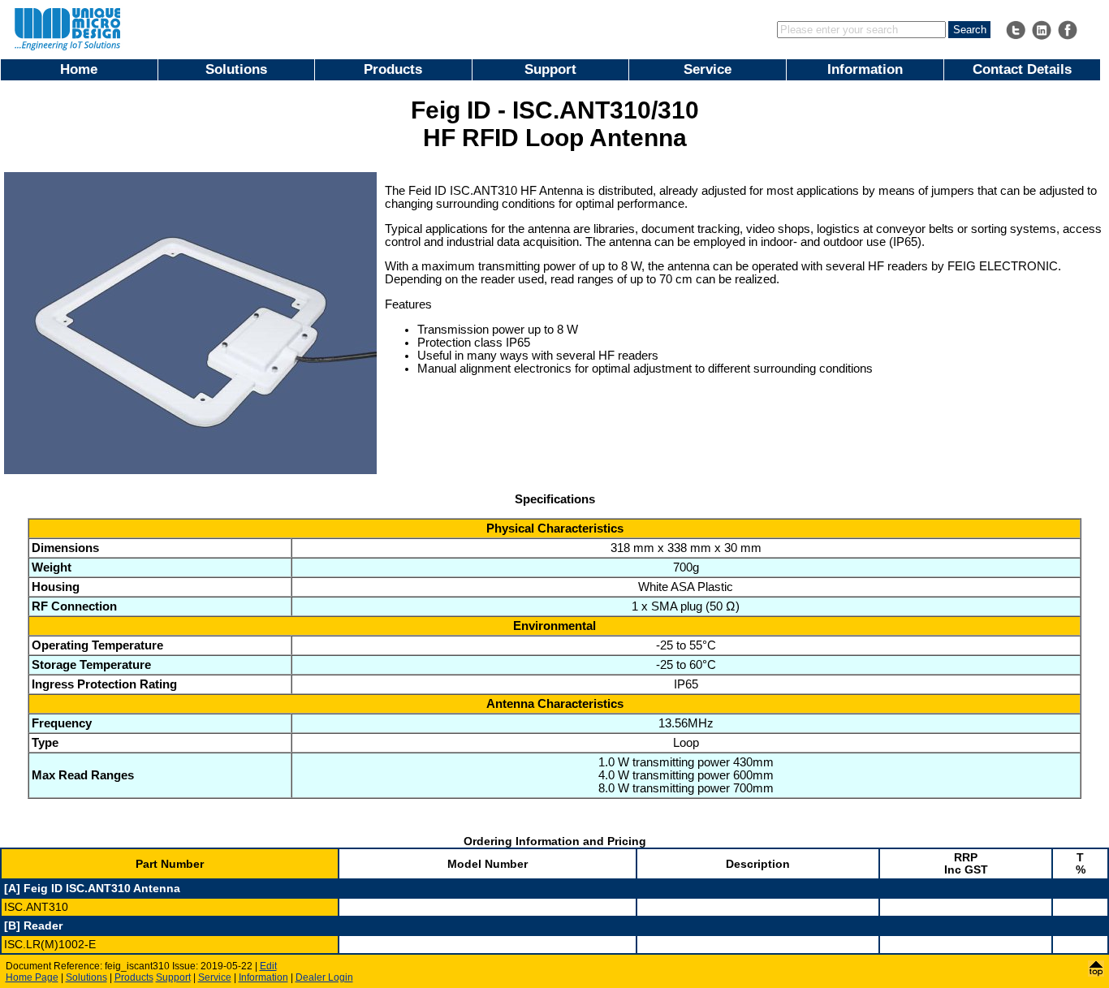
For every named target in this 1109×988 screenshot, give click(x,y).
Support (550, 69)
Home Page (32, 977)
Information (865, 69)
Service (707, 69)
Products (393, 69)
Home (78, 69)
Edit (268, 966)
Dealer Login (324, 977)
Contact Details (1022, 69)
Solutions (236, 69)
